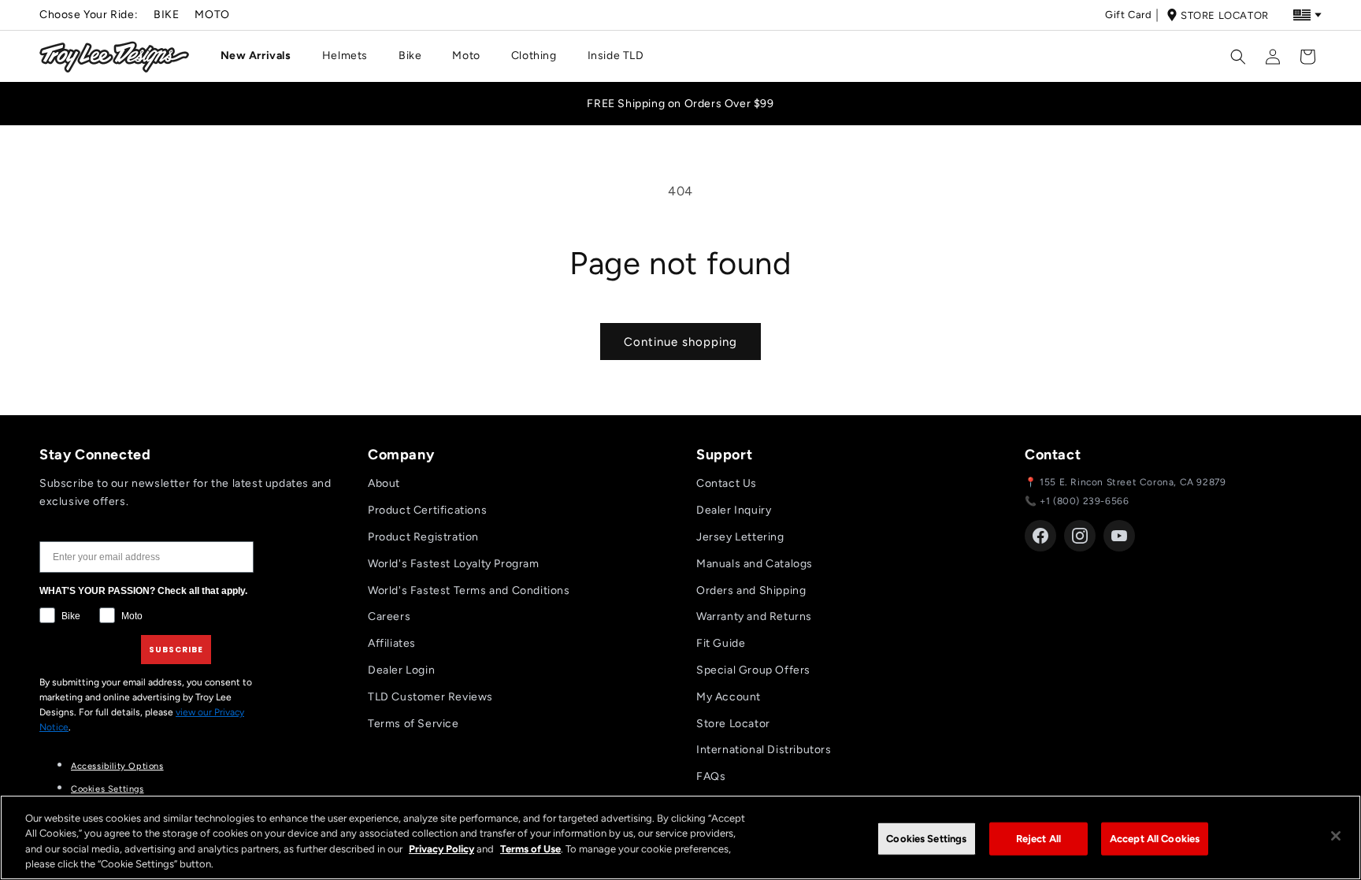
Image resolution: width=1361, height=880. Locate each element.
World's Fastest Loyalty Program (454, 563)
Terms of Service (413, 723)
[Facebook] (1040, 535)
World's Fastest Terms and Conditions (469, 590)
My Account (728, 697)
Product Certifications (427, 510)
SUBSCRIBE (176, 649)
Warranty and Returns (754, 616)
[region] (680, 837)
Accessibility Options (117, 766)
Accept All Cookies (1155, 839)
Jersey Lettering (740, 537)
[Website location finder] (1307, 15)
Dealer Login (401, 670)
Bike (166, 14)
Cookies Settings (107, 789)
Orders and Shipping (751, 590)
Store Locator (1225, 15)
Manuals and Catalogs (754, 563)
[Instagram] (1080, 535)
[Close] (1335, 836)
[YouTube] (1119, 535)
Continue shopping (680, 342)
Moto (212, 14)
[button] (262, 55)
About (384, 483)
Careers (389, 616)
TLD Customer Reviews (430, 697)
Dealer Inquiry (733, 510)
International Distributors (764, 749)
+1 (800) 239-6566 (1084, 501)
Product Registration (423, 537)
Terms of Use (530, 849)
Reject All (1038, 839)
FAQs (710, 776)
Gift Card (1128, 14)
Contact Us (726, 483)
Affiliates (392, 643)
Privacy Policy (441, 849)
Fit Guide (720, 643)
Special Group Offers (753, 670)
